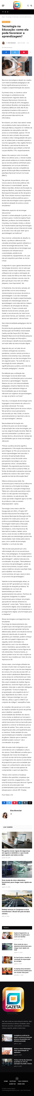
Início (3, 17)
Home (6, 1081)
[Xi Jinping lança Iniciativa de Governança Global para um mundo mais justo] (7, 971)
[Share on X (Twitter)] (15, 52)
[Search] (31, 6)
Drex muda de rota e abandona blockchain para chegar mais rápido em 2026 (17, 882)
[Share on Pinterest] (24, 52)
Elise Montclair (12, 43)
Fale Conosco (23, 1081)
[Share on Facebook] (6, 52)
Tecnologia (6, 22)
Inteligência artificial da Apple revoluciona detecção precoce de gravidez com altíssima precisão (23, 1038)
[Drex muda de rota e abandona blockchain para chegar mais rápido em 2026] (17, 869)
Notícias (13, 1081)
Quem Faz (12, 1084)
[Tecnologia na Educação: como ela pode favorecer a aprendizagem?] (17, 66)
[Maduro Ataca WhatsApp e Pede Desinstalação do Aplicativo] (7, 1051)
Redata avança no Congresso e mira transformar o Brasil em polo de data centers (16, 911)
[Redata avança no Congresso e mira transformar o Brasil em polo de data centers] (17, 898)
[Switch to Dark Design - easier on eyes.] (28, 5)
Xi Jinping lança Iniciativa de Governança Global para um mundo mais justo (23, 970)
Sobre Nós (21, 1084)
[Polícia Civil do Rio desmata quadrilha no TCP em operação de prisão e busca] (7, 1062)
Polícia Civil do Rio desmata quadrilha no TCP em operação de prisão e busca (23, 1061)
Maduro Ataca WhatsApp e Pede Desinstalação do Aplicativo (22, 1050)
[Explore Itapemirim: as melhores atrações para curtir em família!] (7, 935)
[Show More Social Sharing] (30, 52)
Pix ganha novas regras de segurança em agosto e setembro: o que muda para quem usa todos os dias (16, 853)
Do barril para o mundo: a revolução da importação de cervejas (22, 959)
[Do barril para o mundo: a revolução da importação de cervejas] (7, 959)
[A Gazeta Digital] (17, 5)
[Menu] (3, 6)
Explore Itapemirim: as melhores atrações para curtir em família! (21, 935)
